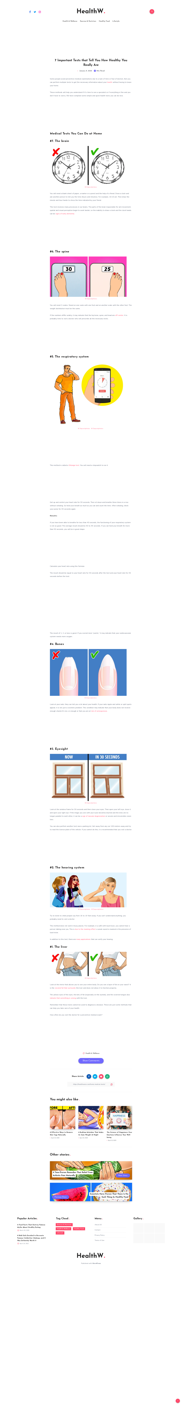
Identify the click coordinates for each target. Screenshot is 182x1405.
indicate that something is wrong (63, 998)
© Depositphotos (91, 187)
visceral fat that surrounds (65, 988)
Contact (97, 1230)
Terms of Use (99, 1240)
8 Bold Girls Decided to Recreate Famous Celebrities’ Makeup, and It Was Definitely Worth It (31, 1238)
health (110, 82)
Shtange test (74, 465)
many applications (83, 939)
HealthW (89, 12)
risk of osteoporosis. (99, 711)
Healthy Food (104, 21)
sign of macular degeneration (93, 816)
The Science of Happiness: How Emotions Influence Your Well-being (119, 1135)
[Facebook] (30, 11)
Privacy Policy (99, 1235)
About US (98, 1225)
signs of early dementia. (65, 214)
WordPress (96, 1263)
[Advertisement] (63, 38)
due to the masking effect (85, 929)
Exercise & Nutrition (88, 21)
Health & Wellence (70, 21)
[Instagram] (40, 11)
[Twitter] (35, 11)
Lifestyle (115, 21)
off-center (119, 315)
